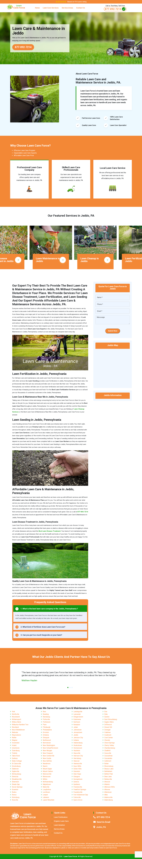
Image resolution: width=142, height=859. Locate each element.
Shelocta (15, 777)
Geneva (76, 782)
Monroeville (47, 774)
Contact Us (80, 8)
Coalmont (107, 735)
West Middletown (18, 730)
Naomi (45, 766)
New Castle (47, 758)
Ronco (14, 795)
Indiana (76, 740)
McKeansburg (48, 782)
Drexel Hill (108, 727)
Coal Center (108, 738)
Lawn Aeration (59, 825)
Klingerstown (78, 717)
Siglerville (15, 771)
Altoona (107, 790)
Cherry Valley (109, 745)
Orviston (46, 732)
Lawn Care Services (51, 8)
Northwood (47, 740)
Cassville (107, 753)
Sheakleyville (17, 779)
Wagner (14, 740)
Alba (106, 795)
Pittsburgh (46, 727)
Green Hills (77, 769)
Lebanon (46, 797)
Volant (14, 745)
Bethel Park (108, 774)
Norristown (47, 743)
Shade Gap (16, 784)
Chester (107, 740)
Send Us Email (103, 822)
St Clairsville (16, 764)
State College (17, 761)
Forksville (77, 797)
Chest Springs (109, 743)
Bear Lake (108, 777)
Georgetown (77, 779)
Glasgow (76, 777)
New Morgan (47, 751)
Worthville (15, 714)
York (13, 712)
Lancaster (77, 714)
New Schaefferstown (50, 748)
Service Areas (67, 8)
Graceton (76, 771)
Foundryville (77, 792)
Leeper (45, 795)
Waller (14, 738)
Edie (106, 714)
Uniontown (15, 748)
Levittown (46, 792)
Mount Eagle (47, 769)
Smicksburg (16, 766)
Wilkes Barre (16, 722)
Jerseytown (77, 732)
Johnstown (77, 730)
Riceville (15, 800)
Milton (45, 779)
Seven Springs (17, 787)
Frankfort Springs (79, 790)
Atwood (107, 782)
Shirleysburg (16, 774)
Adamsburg (108, 800)
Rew (44, 712)
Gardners (76, 784)
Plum (44, 725)
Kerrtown (76, 722)
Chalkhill (107, 751)
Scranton (15, 790)
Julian (75, 727)
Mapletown (47, 784)
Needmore (46, 764)
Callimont (107, 761)
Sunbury (15, 758)
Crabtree (107, 732)
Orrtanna (46, 735)
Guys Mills (77, 766)
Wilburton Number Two (20, 725)
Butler (106, 764)
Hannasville (77, 764)
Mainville (46, 787)
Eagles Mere (109, 722)
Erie (105, 712)
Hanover (76, 761)
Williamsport (16, 719)
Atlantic (107, 784)
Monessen (47, 777)
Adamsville (108, 797)
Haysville (76, 753)
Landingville (77, 712)
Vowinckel (15, 743)
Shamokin (15, 782)
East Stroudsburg (110, 719)
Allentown (108, 792)
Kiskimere (77, 719)
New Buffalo (47, 761)
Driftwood (108, 725)
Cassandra (108, 758)
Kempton (76, 725)
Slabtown (15, 769)
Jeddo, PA (101, 827)
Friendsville (77, 787)
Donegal (107, 730)
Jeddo (75, 735)
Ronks (14, 792)
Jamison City (78, 738)
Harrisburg (77, 758)
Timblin (14, 753)
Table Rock (16, 756)
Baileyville (108, 779)
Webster (15, 732)
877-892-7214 (113, 9)
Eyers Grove (77, 800)
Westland (15, 727)
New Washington (49, 745)
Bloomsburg (108, 766)
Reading (46, 714)
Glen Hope (77, 774)
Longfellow (47, 790)
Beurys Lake (108, 769)
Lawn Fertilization (60, 817)
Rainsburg (46, 717)
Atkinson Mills (109, 787)
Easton (106, 717)
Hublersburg (77, 743)
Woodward (16, 717)
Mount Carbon (48, 771)
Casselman (108, 756)
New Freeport (48, 753)
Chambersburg (109, 748)
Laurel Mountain (48, 800)
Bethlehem (108, 771)
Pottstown (46, 722)
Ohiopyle (46, 738)
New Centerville (48, 756)
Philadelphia (47, 730)
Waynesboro (16, 735)
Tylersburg (16, 751)
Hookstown (77, 745)
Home (37, 8)
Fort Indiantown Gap (80, 795)
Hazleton (76, 751)
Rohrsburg (15, 797)
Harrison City (78, 756)
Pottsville (46, 719)
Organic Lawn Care (61, 821)
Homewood (77, 748)
